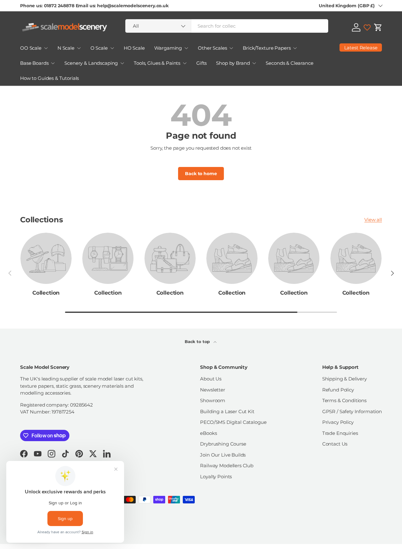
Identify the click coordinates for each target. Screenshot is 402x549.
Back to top (198, 341)
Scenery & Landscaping (91, 63)
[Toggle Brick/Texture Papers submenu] (295, 48)
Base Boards (34, 63)
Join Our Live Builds (223, 455)
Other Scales (212, 48)
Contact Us (335, 444)
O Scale (99, 48)
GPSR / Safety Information (352, 411)
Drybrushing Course (223, 444)
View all (373, 220)
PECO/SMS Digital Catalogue (233, 422)
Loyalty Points (216, 477)
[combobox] (226, 26)
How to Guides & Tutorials (49, 78)
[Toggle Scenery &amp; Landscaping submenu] (122, 63)
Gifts (201, 63)
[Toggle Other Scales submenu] (231, 48)
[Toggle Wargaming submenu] (186, 48)
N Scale (65, 48)
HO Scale (134, 48)
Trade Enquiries (340, 433)
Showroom (212, 400)
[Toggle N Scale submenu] (79, 48)
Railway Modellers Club (226, 466)
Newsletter (212, 390)
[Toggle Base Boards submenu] (53, 63)
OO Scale (30, 48)
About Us (210, 379)
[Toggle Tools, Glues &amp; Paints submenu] (184, 63)
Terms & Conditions (344, 400)
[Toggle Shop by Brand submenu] (254, 63)
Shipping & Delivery (344, 379)
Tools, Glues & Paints (157, 63)
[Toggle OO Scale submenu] (46, 48)
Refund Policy (338, 390)
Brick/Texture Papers (267, 48)
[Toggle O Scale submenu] (112, 48)
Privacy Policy (338, 422)
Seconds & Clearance (289, 63)
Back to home (201, 173)
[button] (378, 27)
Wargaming (168, 48)
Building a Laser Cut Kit (227, 411)
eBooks (208, 433)
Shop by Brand (233, 63)
